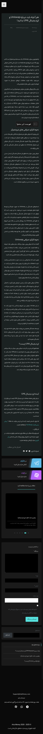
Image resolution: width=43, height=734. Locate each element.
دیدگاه (36, 551)
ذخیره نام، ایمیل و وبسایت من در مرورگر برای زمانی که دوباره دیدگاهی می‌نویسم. (22, 611)
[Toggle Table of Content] (34, 124)
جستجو (37, 630)
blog (11, 28)
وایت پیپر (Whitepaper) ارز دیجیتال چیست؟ (27, 651)
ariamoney (18, 28)
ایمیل (36, 586)
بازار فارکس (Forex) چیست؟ (32, 661)
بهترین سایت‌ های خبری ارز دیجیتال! (27, 518)
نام (37, 576)
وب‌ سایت (35, 596)
